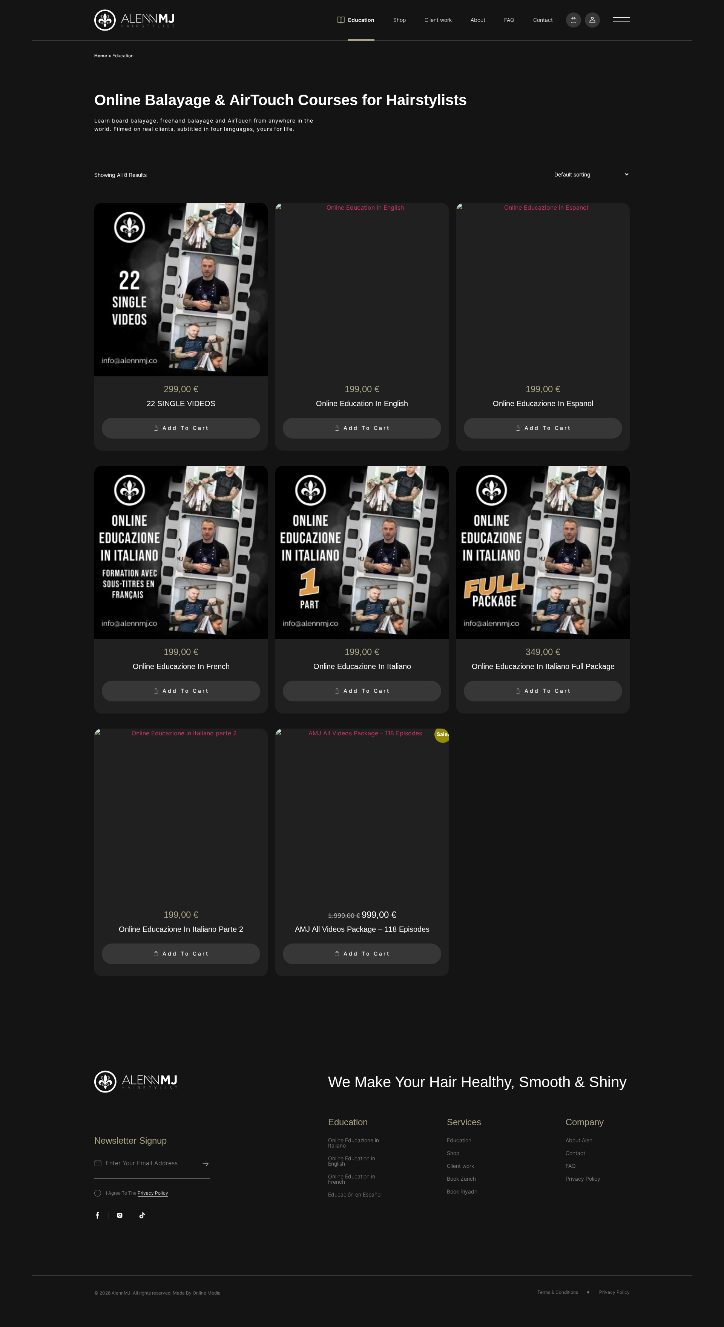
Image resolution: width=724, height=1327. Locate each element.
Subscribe (205, 1163)
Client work (438, 20)
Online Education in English (351, 1161)
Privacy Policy (153, 1193)
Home (100, 55)
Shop (399, 20)
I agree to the (137, 1193)
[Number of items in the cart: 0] (573, 20)
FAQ (509, 20)
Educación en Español (355, 1194)
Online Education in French (351, 1179)
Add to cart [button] (186, 428)
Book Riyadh (462, 1191)
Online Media (207, 1293)
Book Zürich (461, 1178)
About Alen (579, 1140)
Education (361, 20)
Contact (543, 20)
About (478, 20)
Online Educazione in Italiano (353, 1143)
